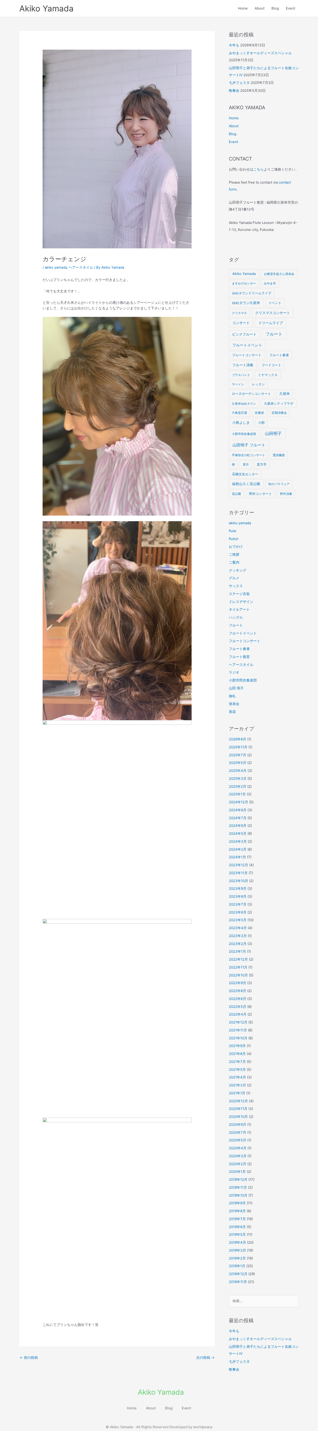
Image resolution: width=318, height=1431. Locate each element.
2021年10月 (238, 1038)
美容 (232, 711)
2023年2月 (238, 943)
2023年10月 (238, 881)
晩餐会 (234, 90)
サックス (236, 586)
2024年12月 (238, 802)
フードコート (271, 365)
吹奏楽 (259, 412)
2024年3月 (238, 841)
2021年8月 (237, 1053)
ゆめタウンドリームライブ (251, 293)
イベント (274, 303)
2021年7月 (237, 1061)
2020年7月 (237, 1132)
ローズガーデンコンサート (251, 394)
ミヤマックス (267, 375)
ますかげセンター (244, 283)
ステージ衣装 (239, 594)
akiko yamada (56, 267)
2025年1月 (237, 794)
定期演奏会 (279, 412)
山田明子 (273, 433)
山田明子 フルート (249, 445)
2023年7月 (238, 904)
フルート (274, 334)
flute (232, 531)
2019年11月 (238, 1187)
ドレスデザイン (241, 601)
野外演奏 (286, 494)
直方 (246, 464)
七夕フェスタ (239, 82)
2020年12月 (238, 1101)
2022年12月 (238, 959)
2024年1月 (237, 857)
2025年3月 (238, 778)
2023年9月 (238, 888)
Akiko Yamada (46, 8)
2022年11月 (238, 967)
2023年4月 (238, 928)
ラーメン (238, 384)
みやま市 (270, 283)
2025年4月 (238, 770)
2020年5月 (237, 1140)
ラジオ (234, 672)
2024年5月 (238, 833)
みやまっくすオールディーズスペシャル (260, 53)
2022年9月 (237, 983)
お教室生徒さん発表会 (279, 274)
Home (243, 8)
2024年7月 (238, 818)
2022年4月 (238, 1014)
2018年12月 (238, 1274)
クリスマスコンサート (272, 313)
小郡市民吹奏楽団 (244, 434)
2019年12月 (238, 1179)
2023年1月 (237, 951)
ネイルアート (239, 609)
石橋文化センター (245, 474)
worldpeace (203, 1427)
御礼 (232, 696)
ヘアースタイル (81, 267)
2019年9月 (237, 1203)
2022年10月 (238, 975)
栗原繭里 (279, 455)
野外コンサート (260, 494)
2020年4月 (238, 1148)
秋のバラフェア (279, 484)
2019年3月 (237, 1250)
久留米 (284, 394)
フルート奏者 (279, 355)
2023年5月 (238, 920)
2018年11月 (238, 1282)
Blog (275, 8)
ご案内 (234, 562)
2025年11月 (238, 747)
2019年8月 (237, 1211)
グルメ (234, 578)
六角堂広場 (239, 412)
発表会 (234, 704)
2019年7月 (237, 1219)
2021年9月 (237, 1046)
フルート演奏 (242, 365)
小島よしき (241, 422)
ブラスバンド (241, 375)
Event (290, 8)
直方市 (262, 464)
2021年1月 (237, 1093)
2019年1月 (237, 1266)
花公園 (236, 494)
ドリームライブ (270, 323)
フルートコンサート (246, 355)
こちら (258, 169)
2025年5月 (237, 762)
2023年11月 (238, 873)
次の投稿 (205, 1357)
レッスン (258, 384)
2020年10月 (238, 1116)
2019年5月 (237, 1234)
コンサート (241, 323)
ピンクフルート (244, 334)
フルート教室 (239, 656)
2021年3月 (237, 1085)
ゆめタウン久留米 (246, 303)
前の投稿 (29, 1357)
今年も (234, 45)
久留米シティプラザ (278, 403)
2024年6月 (238, 825)
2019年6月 (237, 1227)
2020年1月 (237, 1171)
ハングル (236, 617)
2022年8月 (237, 991)
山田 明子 (236, 688)
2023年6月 (238, 912)
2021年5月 (237, 1069)
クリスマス (239, 313)
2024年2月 (238, 849)
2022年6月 (237, 998)
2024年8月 (238, 810)
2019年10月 (238, 1195)
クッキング (237, 570)
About (259, 8)
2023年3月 (238, 936)
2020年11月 (238, 1108)
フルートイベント (247, 345)
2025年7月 (237, 755)
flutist (233, 539)
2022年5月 (237, 1006)
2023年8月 (238, 896)
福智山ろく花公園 (246, 484)
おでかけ (236, 546)
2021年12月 (238, 1022)
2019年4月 (237, 1242)
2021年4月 (237, 1077)
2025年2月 (237, 786)
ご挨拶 (234, 554)
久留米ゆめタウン (244, 403)
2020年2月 (237, 1164)
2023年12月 (238, 865)
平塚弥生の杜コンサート (248, 455)
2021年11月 (238, 1030)
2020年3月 (238, 1156)
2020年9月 (237, 1124)
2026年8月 (237, 739)
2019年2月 (237, 1258)
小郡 (261, 423)
